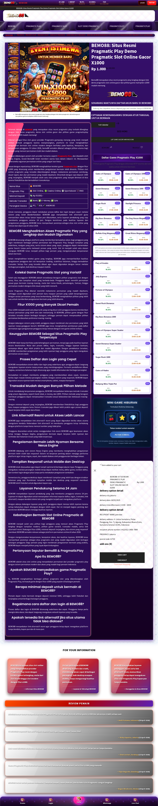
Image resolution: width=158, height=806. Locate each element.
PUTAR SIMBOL (122, 435)
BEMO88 (9, 35)
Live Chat (135, 803)
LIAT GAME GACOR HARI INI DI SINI (122, 140)
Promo (22, 803)
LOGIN (142, 3)
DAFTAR (151, 3)
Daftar (79, 802)
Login (51, 803)
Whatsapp (107, 803)
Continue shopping (122, 564)
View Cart (122, 555)
